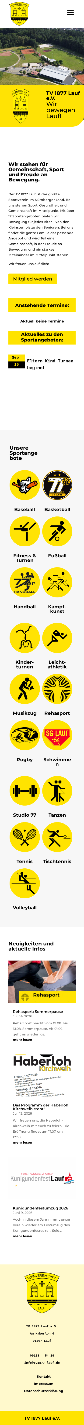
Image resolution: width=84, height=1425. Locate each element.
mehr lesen (22, 1040)
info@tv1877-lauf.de (42, 1363)
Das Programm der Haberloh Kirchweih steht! (40, 1107)
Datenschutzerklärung (43, 1391)
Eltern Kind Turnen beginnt (50, 365)
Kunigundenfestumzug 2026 (40, 1208)
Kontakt (44, 1376)
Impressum (43, 1384)
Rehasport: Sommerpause (38, 1011)
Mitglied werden (32, 279)
